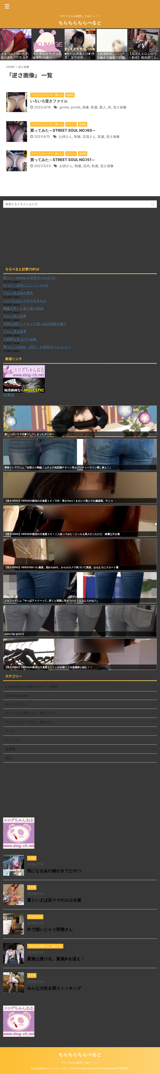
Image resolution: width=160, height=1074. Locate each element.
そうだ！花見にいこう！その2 (26, 285)
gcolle (64, 107)
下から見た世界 (14, 316)
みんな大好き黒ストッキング (54, 988)
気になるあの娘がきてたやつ (54, 870)
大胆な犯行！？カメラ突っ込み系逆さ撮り (34, 324)
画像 (85, 107)
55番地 (8, 395)
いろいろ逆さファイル (49, 101)
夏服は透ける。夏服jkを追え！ (56, 958)
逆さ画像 (119, 107)
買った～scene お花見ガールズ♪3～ (30, 277)
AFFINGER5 (121, 1068)
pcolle (75, 107)
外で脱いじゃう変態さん (50, 929)
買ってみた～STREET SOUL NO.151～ (62, 160)
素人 (102, 107)
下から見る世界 (14, 331)
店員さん (89, 136)
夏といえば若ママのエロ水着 (54, 900)
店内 (86, 166)
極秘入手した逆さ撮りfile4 (23, 308)
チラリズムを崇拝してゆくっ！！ (80, 1062)
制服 (77, 136)
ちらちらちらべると (80, 22)
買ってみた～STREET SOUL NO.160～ (63, 130)
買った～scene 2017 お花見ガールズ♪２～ (37, 347)
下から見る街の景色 (18, 293)
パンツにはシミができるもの (24, 301)
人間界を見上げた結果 (19, 339)
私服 (94, 107)
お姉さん (65, 136)
